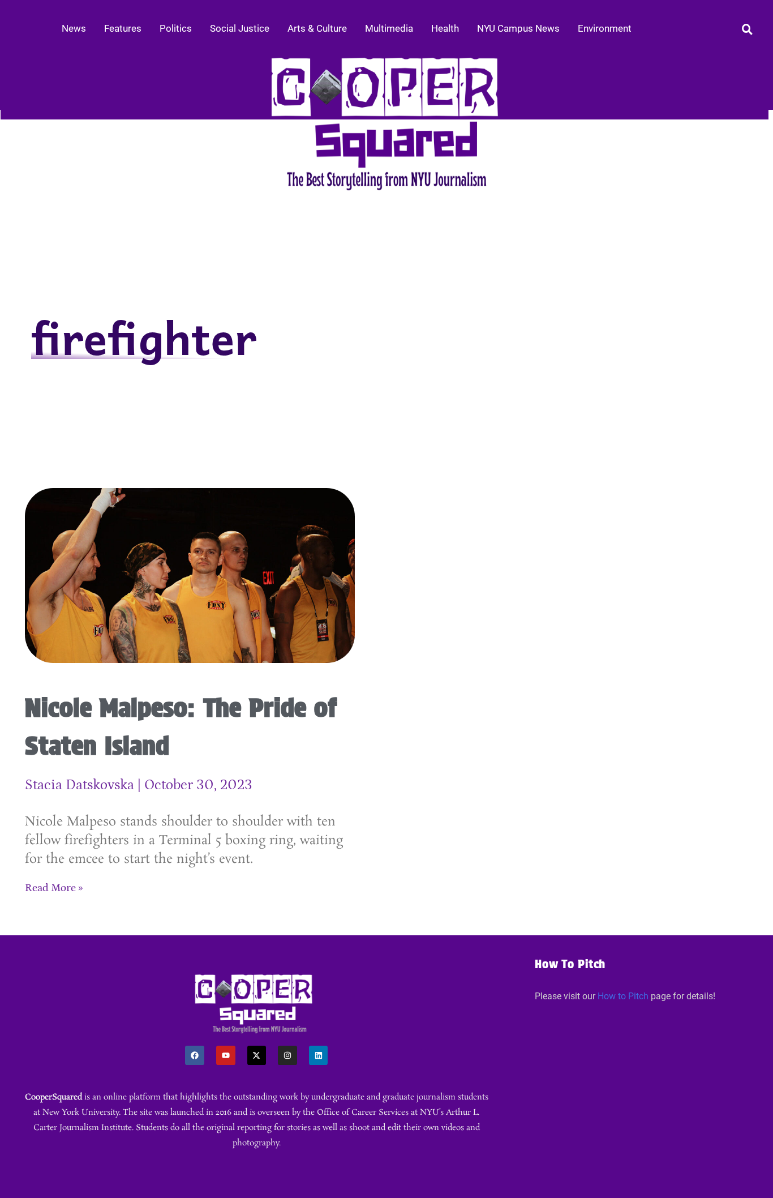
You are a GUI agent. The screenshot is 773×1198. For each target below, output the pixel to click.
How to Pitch (623, 996)
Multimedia (389, 28)
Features (122, 28)
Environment (605, 28)
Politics (176, 28)
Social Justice (239, 28)
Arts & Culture (317, 28)
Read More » (54, 888)
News (74, 28)
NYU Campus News (518, 28)
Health (445, 28)
